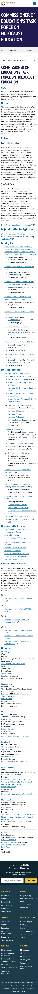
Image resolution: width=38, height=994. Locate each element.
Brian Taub (5, 847)
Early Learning (25, 895)
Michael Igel (5, 651)
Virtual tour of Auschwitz (17, 538)
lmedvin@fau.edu (14, 260)
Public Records (27, 986)
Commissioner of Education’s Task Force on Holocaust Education (16, 60)
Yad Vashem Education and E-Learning (19, 443)
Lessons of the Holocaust (17, 505)
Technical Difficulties (26, 988)
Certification (5, 921)
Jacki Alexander (7, 666)
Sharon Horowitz (7, 757)
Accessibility (7, 988)
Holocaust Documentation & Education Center (18, 794)
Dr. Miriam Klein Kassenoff (11, 774)
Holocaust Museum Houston (15, 548)
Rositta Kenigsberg (8, 787)
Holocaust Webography (17, 417)
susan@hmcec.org (14, 320)
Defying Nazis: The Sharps (18, 516)
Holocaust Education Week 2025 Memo (19, 598)
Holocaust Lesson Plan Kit (17, 376)
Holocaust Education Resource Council (19, 282)
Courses (4, 899)
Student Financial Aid (9, 968)
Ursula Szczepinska (8, 840)
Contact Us (16, 988)
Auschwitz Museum (11, 535)
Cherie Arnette (6, 673)
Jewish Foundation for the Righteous (18, 453)
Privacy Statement (16, 986)
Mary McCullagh (7, 800)
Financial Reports (26, 921)
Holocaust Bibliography (17, 411)
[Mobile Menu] (34, 3)
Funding (23, 925)
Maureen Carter (7, 684)
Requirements (6, 905)
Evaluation (5, 928)
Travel (22, 938)
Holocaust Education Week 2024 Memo (19, 609)
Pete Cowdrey (6, 699)
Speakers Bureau (14, 420)
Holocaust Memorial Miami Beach (17, 373)
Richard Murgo (7, 819)
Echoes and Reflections (13, 429)
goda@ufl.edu (13, 347)
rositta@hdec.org (14, 275)
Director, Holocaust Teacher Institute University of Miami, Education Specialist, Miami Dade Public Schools (16, 781)
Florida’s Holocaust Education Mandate (16, 225)
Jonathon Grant (7, 742)
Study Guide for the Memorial (19, 379)
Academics (5, 895)
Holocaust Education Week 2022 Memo (19, 630)
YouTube (26, 956)
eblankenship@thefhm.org (18, 332)
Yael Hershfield (7, 749)
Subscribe (31, 881)
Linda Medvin (6, 807)
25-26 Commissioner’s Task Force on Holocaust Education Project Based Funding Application (17, 236)
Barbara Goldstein (8, 729)
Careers (23, 963)
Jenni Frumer (6, 719)
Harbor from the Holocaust (18, 508)
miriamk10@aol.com (15, 362)
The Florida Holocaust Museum (16, 327)
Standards (5, 908)
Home (3, 50)
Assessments (6, 912)
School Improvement (28, 931)
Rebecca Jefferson (8, 767)
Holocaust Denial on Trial (14, 559)
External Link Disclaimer (18, 991)
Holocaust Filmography (16, 414)
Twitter (25, 953)
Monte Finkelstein (8, 712)
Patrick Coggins (7, 691)
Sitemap (7, 986)
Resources (5, 937)
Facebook (26, 950)
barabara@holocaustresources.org (21, 287)
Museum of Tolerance (12, 551)
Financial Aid (6, 902)
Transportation (26, 934)
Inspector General (8, 964)
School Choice (25, 904)
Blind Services (6, 950)
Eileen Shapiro (6, 832)
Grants (22, 928)
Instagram (26, 960)
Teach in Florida (7, 940)
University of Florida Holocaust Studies (19, 342)
